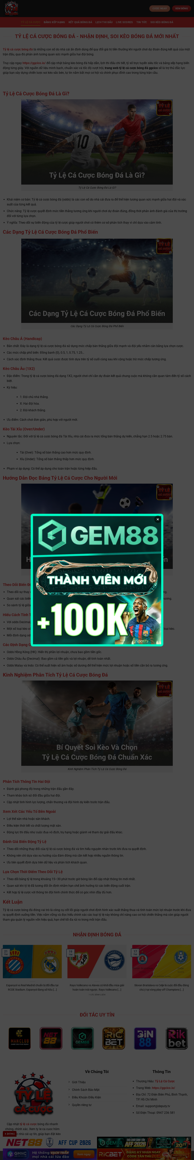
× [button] (157, 519)
